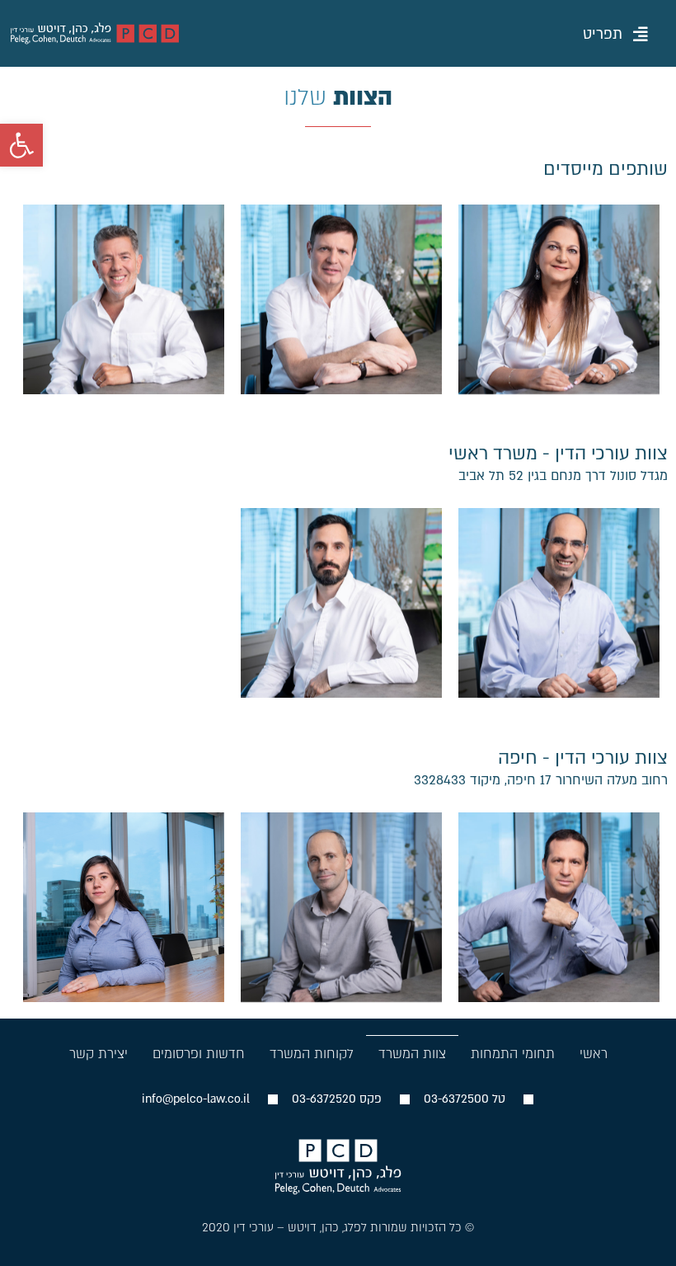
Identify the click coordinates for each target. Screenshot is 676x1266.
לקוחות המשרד (312, 1054)
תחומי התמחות (513, 1054)
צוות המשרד (412, 1054)
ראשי (594, 1054)
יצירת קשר (98, 1054)
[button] (615, 35)
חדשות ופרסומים (199, 1054)
